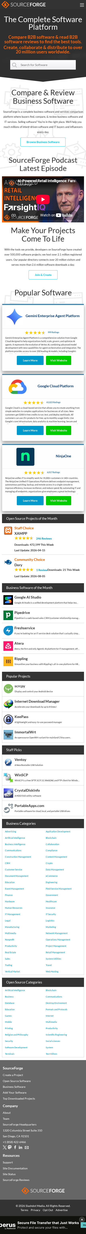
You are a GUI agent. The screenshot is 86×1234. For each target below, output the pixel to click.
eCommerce (52, 876)
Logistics (50, 920)
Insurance (50, 908)
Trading (8, 965)
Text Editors (51, 1054)
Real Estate (10, 952)
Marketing (51, 927)
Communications (13, 850)
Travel (49, 965)
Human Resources (13, 908)
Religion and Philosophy (16, 1034)
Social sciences (53, 1041)
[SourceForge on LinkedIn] (20, 1148)
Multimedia (10, 933)
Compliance (51, 850)
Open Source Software (17, 1081)
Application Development (58, 831)
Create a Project (13, 1075)
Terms (24, 1210)
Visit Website (58, 360)
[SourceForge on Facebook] (15, 1148)
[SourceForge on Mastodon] (10, 1148)
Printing (9, 1028)
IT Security (51, 914)
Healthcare (51, 901)
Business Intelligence (15, 844)
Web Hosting (52, 971)
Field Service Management (59, 888)
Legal (7, 920)
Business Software (14, 1086)
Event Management (14, 888)
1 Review (41, 570)
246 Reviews (44, 538)
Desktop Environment (56, 1003)
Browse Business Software (43, 142)
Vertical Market (12, 971)
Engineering (51, 882)
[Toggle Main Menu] (82, 5)
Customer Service (13, 869)
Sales (7, 958)
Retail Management (55, 952)
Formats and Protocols (56, 1009)
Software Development (16, 1047)
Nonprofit (9, 939)
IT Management (12, 914)
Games (8, 1015)
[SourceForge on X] (5, 1148)
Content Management (56, 856)
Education (10, 882)
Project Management (56, 946)
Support (8, 1162)
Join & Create (43, 274)
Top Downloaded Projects (19, 1098)
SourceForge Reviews (16, 1180)
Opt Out (48, 1210)
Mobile (8, 1022)
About (7, 1112)
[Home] (23, 4)
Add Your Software (14, 1092)
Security (9, 1041)
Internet (50, 1015)
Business (9, 996)
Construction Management (18, 856)
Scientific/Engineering (56, 1034)
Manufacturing (12, 927)
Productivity (11, 946)
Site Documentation (15, 1168)
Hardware (10, 901)
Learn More (30, 360)
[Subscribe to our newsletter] (27, 1148)
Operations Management (58, 939)
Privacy (35, 1210)
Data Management (55, 869)
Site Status (9, 1174)
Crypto (49, 863)
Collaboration (52, 844)
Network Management (57, 933)
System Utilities (53, 958)
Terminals (9, 1054)
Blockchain (51, 837)
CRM (7, 863)
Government (52, 895)
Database (9, 1003)
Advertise (62, 1210)
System (49, 1047)
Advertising (10, 831)
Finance (9, 895)
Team (6, 1118)
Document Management (16, 876)
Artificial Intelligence (15, 837)
